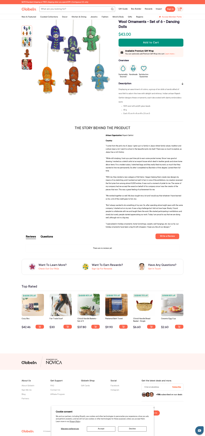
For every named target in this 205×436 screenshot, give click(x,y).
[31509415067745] (179, 327)
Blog (24, 394)
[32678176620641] (67, 327)
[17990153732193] (40, 327)
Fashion (105, 17)
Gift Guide (123, 9)
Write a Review (167, 236)
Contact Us (55, 390)
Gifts (130, 17)
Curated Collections (49, 17)
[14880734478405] (95, 327)
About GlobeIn (28, 386)
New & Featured (29, 17)
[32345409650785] (123, 327)
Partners (25, 399)
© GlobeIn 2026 (49, 431)
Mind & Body (118, 17)
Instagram (115, 390)
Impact (159, 9)
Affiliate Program (57, 394)
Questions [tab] (47, 236)
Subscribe (176, 387)
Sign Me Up (27, 390)
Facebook (115, 386)
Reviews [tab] (31, 236)
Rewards (148, 9)
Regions (139, 17)
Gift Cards (85, 386)
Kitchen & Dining (79, 17)
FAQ (52, 386)
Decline (132, 429)
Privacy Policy (75, 422)
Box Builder (136, 9)
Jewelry (94, 17)
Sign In (170, 9)
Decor (64, 17)
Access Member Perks (172, 17)
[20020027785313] (151, 327)
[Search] (112, 9)
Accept (101, 429)
